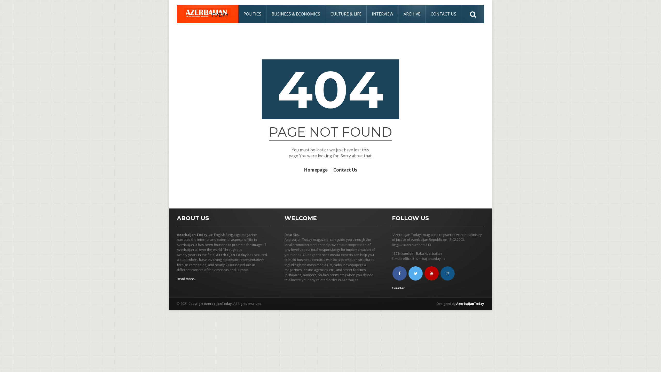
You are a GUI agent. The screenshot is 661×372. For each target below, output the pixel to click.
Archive (412, 14)
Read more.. (186, 278)
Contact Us (443, 14)
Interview (382, 14)
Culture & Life (345, 14)
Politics (252, 14)
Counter (398, 288)
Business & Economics (296, 14)
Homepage (316, 170)
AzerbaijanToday (470, 303)
